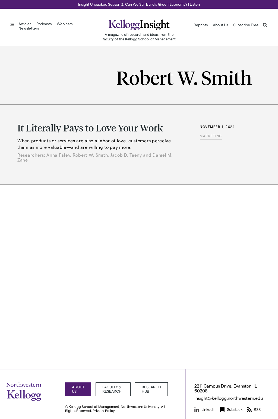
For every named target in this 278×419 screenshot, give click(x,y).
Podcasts (44, 24)
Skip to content (14, 2)
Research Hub (151, 389)
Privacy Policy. (104, 410)
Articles (24, 24)
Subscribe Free (245, 25)
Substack (234, 409)
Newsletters (28, 28)
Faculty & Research (112, 389)
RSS (257, 409)
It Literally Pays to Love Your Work (90, 127)
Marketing (211, 136)
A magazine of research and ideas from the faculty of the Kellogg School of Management (139, 36)
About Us (220, 25)
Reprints (201, 25)
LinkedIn (208, 409)
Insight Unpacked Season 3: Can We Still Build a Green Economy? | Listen (139, 4)
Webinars (64, 24)
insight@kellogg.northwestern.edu (228, 398)
